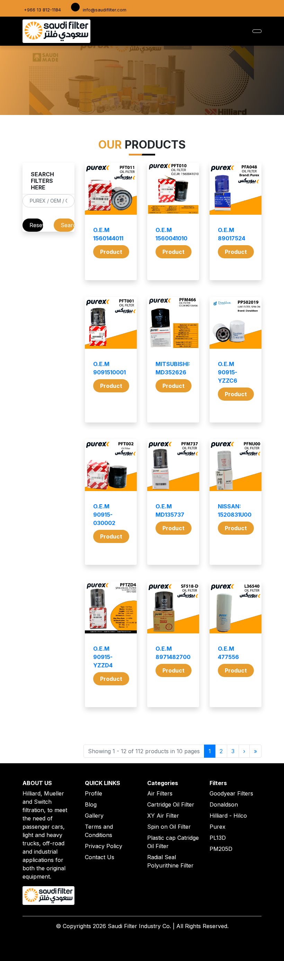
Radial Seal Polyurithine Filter (170, 861)
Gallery (94, 815)
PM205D (221, 848)
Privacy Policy (103, 846)
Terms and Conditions (99, 830)
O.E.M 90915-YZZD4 (103, 657)
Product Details (111, 253)
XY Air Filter (163, 815)
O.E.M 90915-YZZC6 (227, 372)
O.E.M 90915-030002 (104, 514)
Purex (217, 826)
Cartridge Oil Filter (170, 804)
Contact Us (99, 857)
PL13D (218, 837)
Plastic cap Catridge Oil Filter (173, 841)
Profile (93, 793)
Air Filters (159, 793)
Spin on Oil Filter (169, 826)
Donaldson (224, 804)
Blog (91, 804)
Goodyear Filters (231, 793)
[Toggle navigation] (256, 31)
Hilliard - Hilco (228, 815)
